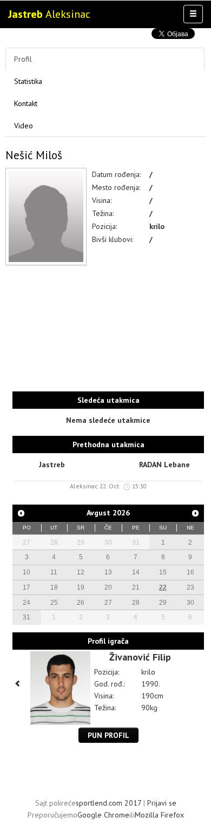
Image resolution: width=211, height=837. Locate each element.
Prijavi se (161, 803)
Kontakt (25, 103)
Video (23, 125)
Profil (23, 59)
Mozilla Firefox (159, 815)
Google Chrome (103, 815)
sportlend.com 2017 (108, 803)
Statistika (28, 81)
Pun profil (108, 735)
